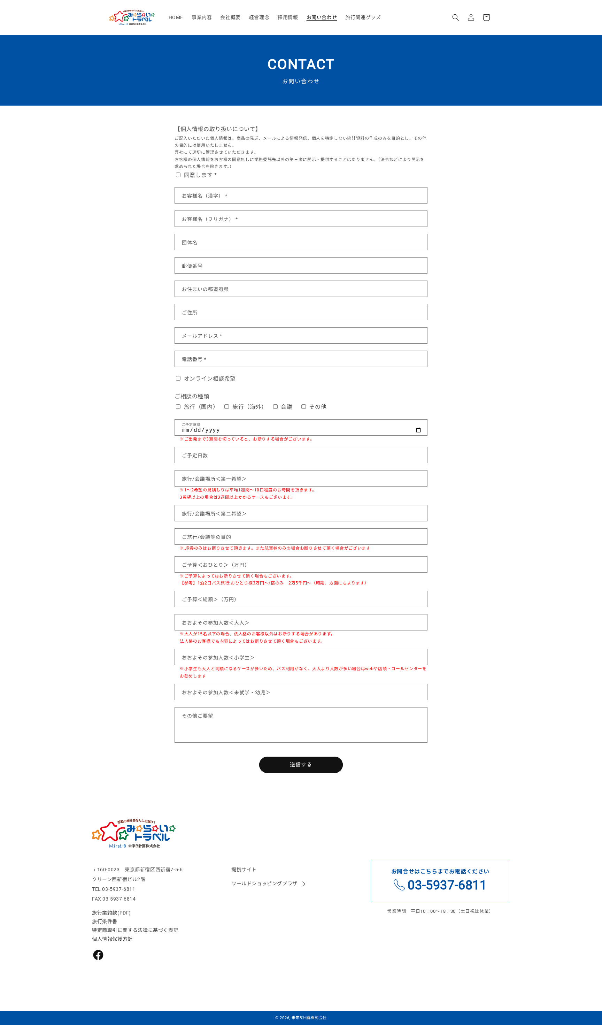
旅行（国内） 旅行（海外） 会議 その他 (257, 407)
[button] (455, 17)
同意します (301, 157)
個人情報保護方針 (112, 939)
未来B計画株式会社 (309, 1018)
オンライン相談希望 (209, 378)
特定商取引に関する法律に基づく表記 (135, 930)
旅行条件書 (104, 921)
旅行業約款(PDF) (111, 913)
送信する (301, 765)
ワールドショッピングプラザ (264, 883)
